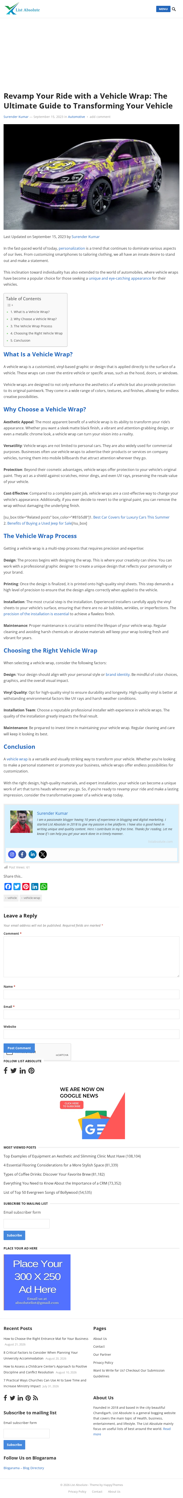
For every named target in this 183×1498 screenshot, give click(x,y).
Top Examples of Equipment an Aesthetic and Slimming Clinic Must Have (64, 1156)
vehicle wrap (17, 759)
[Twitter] (43, 854)
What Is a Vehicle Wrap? (32, 312)
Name (9, 986)
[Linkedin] (33, 854)
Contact (99, 1346)
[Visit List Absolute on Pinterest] (31, 1071)
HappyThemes (113, 1485)
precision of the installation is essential (36, 613)
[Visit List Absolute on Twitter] (13, 1071)
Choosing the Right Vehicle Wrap (38, 333)
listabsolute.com (160, 841)
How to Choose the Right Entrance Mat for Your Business (46, 1338)
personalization (72, 248)
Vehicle (12, 898)
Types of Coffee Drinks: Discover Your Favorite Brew (47, 1174)
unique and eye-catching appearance (119, 278)
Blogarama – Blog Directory (24, 1468)
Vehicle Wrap (32, 898)
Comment (13, 933)
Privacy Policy (103, 1362)
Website (10, 1026)
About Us (100, 1338)
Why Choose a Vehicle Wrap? (35, 319)
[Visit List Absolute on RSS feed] (35, 1399)
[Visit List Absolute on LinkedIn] (23, 1071)
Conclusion (22, 340)
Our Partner (102, 1354)
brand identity (118, 674)
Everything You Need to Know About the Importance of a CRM (55, 1183)
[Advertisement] (91, 51)
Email (9, 1006)
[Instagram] (12, 854)
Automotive (76, 117)
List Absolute (78, 1485)
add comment (100, 117)
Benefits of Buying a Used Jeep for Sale (39, 523)
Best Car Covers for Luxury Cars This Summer (131, 517)
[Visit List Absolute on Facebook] (6, 1071)
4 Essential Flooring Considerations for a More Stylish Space (54, 1165)
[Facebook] (22, 854)
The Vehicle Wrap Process (33, 326)
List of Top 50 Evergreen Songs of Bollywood (41, 1192)
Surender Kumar (16, 117)
